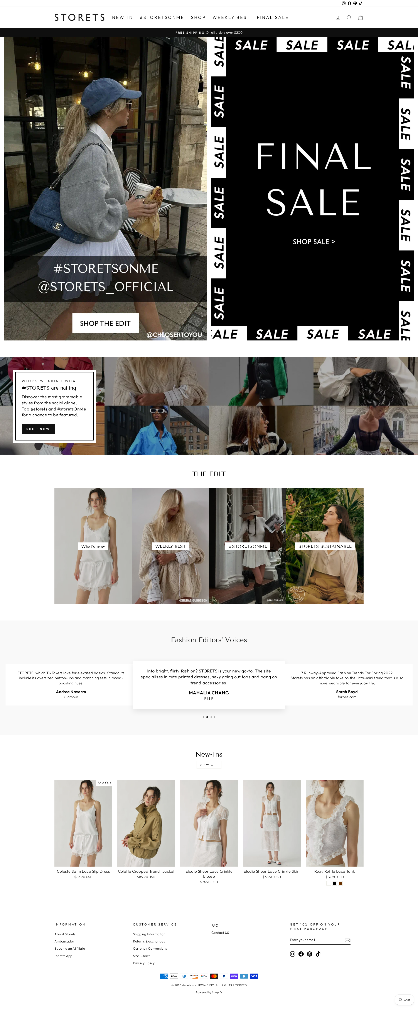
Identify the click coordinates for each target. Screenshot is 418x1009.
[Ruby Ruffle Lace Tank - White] (329, 883)
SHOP (198, 17)
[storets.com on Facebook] (301, 954)
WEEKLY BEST (231, 17)
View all (209, 765)
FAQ (214, 925)
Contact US (220, 933)
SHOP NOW (38, 429)
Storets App (63, 956)
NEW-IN (122, 17)
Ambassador (64, 941)
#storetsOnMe (162, 17)
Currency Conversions (150, 948)
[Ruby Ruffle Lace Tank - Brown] (340, 883)
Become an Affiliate (69, 948)
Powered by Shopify (209, 992)
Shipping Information (149, 934)
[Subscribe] (348, 940)
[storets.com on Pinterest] (309, 954)
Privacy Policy (144, 963)
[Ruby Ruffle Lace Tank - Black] (334, 883)
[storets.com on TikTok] (318, 954)
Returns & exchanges (149, 941)
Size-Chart (141, 956)
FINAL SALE (273, 17)
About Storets (65, 934)
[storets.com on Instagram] (292, 954)
